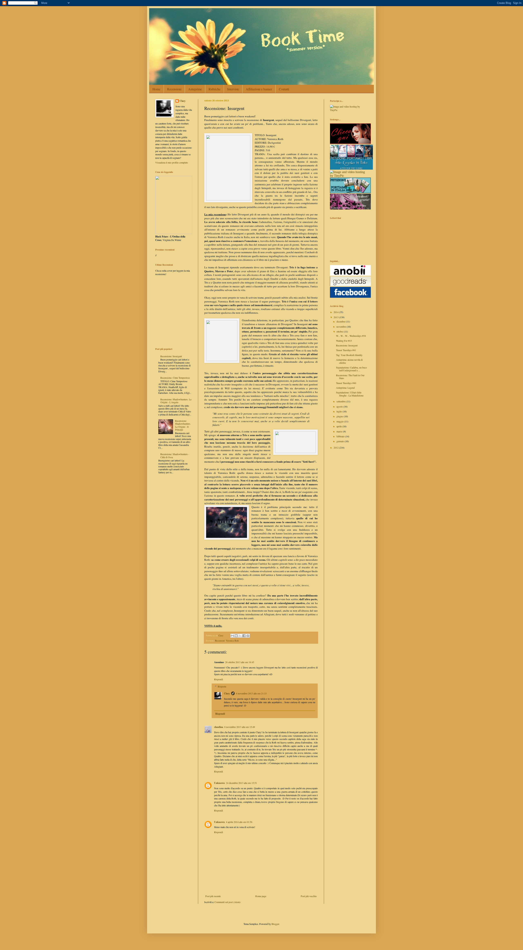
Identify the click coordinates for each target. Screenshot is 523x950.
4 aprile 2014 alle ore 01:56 (239, 822)
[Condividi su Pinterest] (248, 636)
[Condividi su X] (240, 636)
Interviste (233, 89)
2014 (336, 312)
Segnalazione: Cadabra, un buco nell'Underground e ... (351, 369)
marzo (339, 431)
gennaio (340, 441)
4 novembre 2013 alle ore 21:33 (251, 693)
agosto (339, 406)
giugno (340, 416)
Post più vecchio (309, 896)
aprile (339, 426)
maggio (340, 421)
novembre (341, 326)
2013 (336, 317)
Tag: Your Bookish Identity (349, 355)
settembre (341, 401)
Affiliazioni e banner (259, 89)
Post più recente (213, 896)
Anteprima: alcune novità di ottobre (349, 361)
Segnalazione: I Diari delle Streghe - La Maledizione (349, 394)
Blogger (275, 923)
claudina (218, 727)
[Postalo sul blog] (236, 636)
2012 (336, 447)
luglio (339, 411)
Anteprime (195, 89)
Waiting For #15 (344, 340)
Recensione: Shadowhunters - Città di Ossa (174, 455)
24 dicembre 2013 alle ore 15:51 (241, 782)
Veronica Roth (232, 640)
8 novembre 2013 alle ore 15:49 (239, 726)
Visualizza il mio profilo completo (171, 162)
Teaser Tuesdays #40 (346, 383)
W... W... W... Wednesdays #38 (351, 335)
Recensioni (174, 89)
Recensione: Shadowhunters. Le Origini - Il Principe (183, 425)
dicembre (341, 321)
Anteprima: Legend (345, 387)
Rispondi (218, 679)
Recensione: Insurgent (171, 356)
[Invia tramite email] (232, 636)
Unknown (219, 783)
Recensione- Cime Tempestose (175, 377)
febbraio (340, 436)
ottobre (340, 331)
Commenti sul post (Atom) (227, 902)
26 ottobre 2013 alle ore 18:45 (239, 662)
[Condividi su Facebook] (244, 636)
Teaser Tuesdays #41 (346, 350)
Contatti (284, 89)
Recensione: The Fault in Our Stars (350, 377)
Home (156, 89)
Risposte (222, 686)
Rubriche (214, 89)
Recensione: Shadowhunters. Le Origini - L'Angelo (175, 401)
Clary (227, 693)
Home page (260, 896)
